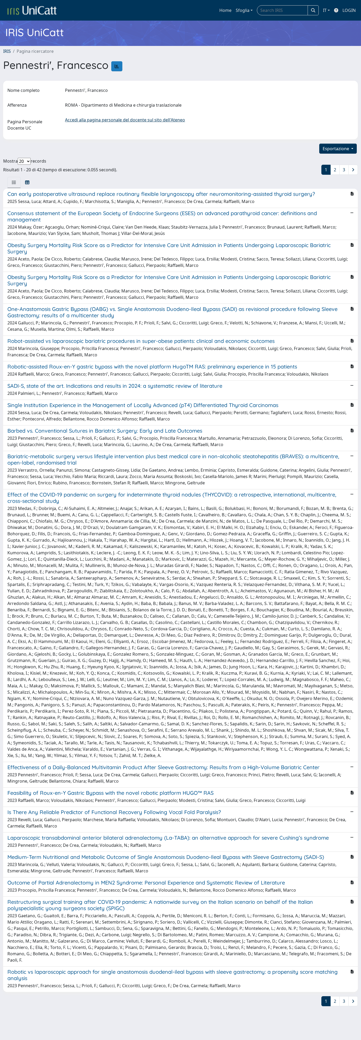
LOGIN (349, 10)
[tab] (14, 182)
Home (225, 10)
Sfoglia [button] (242, 10)
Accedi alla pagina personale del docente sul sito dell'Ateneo (125, 120)
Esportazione (336, 149)
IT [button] (325, 10)
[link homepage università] (32, 10)
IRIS (7, 51)
